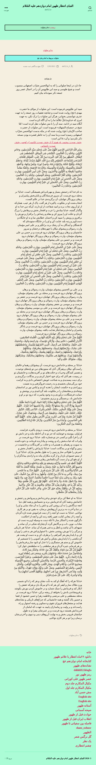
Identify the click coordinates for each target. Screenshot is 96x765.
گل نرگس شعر (82, 736)
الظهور (87, 732)
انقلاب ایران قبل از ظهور (77, 718)
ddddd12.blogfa (82, 670)
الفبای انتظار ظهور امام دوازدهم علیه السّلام (48, 5)
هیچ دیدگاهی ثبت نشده (31, 66)
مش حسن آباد (83, 692)
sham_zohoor (83, 727)
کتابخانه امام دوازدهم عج (77, 661)
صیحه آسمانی (83, 710)
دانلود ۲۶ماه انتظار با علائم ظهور (72, 656)
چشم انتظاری (83, 745)
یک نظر (87, 741)
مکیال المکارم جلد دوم (78, 683)
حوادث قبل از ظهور (80, 714)
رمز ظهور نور (83, 674)
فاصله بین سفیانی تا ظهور (76, 723)
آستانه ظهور (84, 705)
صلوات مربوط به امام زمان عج (48, 58)
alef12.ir (65, 66)
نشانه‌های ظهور (82, 665)
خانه (88, 652)
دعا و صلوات (48, 50)
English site (84, 696)
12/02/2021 (51, 66)
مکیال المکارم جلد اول (78, 687)
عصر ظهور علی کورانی (78, 678)
